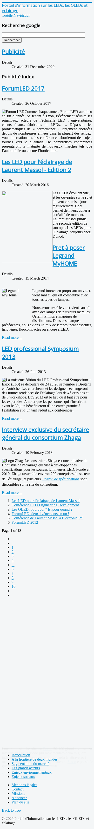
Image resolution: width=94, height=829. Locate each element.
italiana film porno (37, 762)
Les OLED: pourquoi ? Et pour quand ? (42, 509)
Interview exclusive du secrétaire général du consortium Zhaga (45, 433)
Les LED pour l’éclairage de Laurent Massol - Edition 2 (37, 166)
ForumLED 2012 (25, 522)
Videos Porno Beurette (19, 774)
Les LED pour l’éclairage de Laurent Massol (46, 501)
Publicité (13, 51)
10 (13, 586)
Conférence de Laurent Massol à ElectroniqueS (47, 518)
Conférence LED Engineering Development (45, 505)
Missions (18, 793)
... (13, 565)
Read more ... (12, 337)
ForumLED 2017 (23, 88)
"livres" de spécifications (60, 479)
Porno (47, 749)
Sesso (71, 762)
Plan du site (20, 802)
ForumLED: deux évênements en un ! (40, 514)
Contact (17, 789)
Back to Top (11, 810)
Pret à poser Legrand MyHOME (69, 255)
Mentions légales (24, 785)
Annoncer (19, 798)
